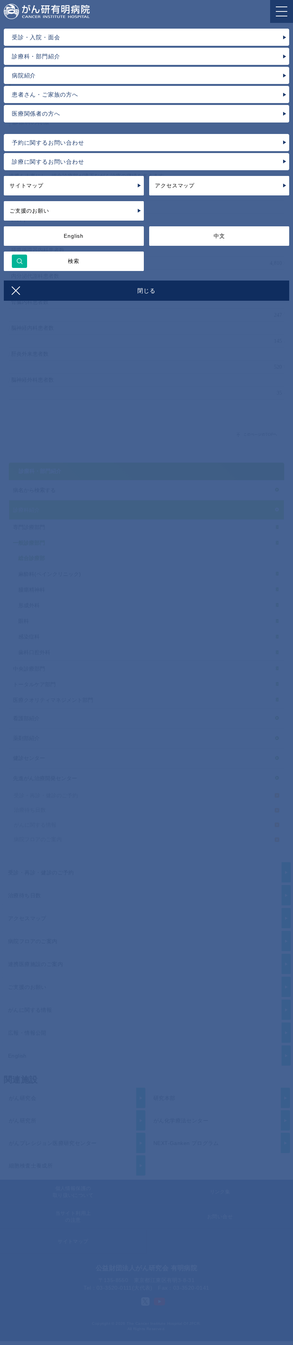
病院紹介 (24, 75)
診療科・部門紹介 (36, 56)
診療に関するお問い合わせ (48, 161)
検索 (73, 261)
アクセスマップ (175, 185)
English (74, 236)
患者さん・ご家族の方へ (45, 94)
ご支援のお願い (29, 211)
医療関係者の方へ (36, 113)
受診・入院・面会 (36, 37)
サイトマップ (26, 185)
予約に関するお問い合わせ (48, 142)
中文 (219, 236)
